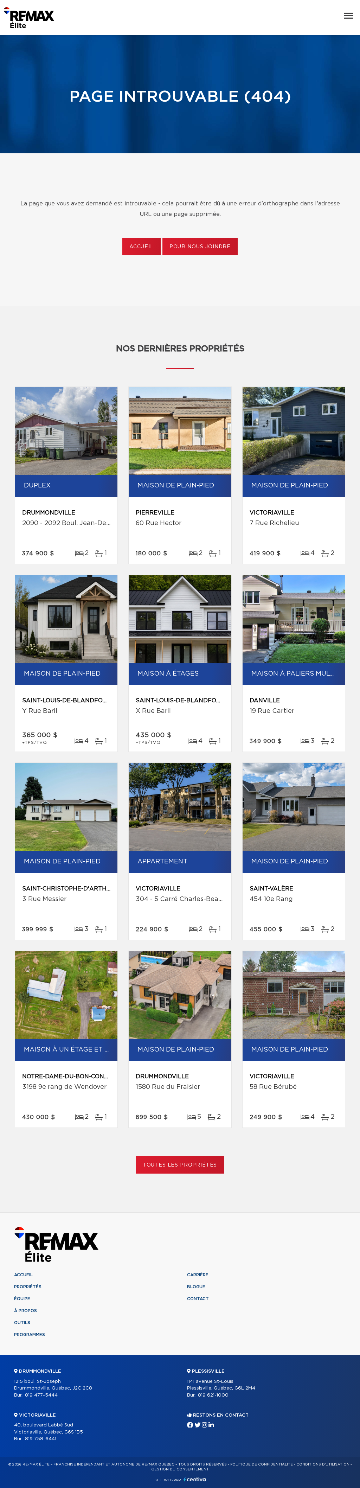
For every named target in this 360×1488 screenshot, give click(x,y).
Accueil (141, 246)
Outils (22, 1323)
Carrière (197, 1275)
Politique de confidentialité (261, 1464)
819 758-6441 (40, 1439)
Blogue (196, 1287)
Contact (198, 1299)
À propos (25, 1311)
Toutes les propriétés (180, 1165)
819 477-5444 (41, 1395)
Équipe (22, 1299)
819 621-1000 (213, 1395)
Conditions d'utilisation (322, 1464)
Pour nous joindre (200, 246)
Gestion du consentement (180, 1469)
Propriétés (27, 1287)
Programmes (29, 1335)
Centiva (195, 1479)
